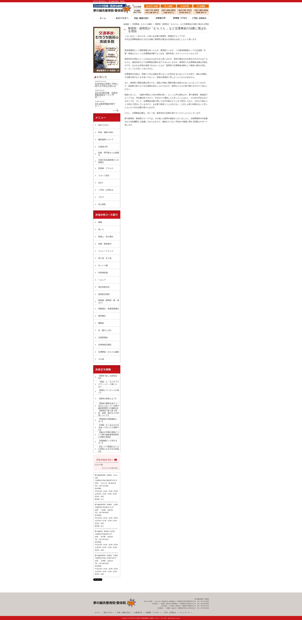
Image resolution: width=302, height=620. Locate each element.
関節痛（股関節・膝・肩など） (108, 301)
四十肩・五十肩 (104, 258)
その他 (101, 359)
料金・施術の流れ (141, 18)
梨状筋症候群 (104, 294)
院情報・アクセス (179, 18)
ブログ (101, 197)
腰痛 (100, 222)
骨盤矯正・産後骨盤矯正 (108, 309)
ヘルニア (102, 280)
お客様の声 (160, 18)
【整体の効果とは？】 (107, 399)
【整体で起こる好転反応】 (107, 377)
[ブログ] (106, 462)
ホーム (103, 18)
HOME (126, 24)
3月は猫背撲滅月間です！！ (105, 105)
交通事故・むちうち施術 (142, 24)
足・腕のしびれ (104, 330)
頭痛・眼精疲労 (104, 244)
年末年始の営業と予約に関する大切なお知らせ (106, 85)
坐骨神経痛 (103, 273)
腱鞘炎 (101, 323)
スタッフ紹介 (104, 175)
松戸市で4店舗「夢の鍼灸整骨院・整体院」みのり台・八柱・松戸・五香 (151, 618)
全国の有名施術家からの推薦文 (108, 161)
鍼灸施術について (105, 139)
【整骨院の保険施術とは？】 (107, 420)
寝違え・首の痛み (105, 237)
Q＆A (100, 183)
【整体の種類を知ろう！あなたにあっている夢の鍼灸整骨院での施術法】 (108, 405)
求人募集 (102, 204)
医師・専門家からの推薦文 (108, 154)
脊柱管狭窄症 (104, 287)
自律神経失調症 (104, 345)
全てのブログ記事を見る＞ (110, 468)
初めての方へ (122, 18)
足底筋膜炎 (103, 337)
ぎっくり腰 (103, 265)
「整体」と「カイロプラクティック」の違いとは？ (108, 384)
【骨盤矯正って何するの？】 (107, 442)
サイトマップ (185, 612)
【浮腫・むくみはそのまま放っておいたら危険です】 (108, 427)
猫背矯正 (102, 316)
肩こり (101, 229)
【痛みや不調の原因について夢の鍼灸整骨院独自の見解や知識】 (108, 434)
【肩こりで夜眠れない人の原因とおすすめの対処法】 (108, 449)
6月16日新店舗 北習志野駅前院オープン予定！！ (106, 95)
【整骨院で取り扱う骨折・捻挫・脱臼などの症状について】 (108, 413)
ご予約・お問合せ (199, 18)
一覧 (117, 111)
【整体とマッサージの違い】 (108, 391)
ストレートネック (105, 251)
